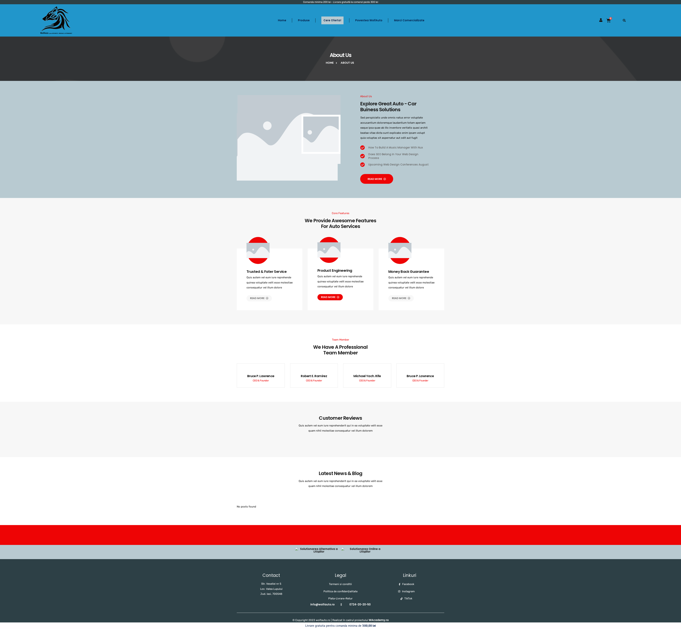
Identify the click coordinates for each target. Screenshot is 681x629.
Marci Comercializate (409, 20)
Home (282, 20)
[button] (624, 20)
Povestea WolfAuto (368, 20)
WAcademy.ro (379, 620)
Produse (304, 20)
